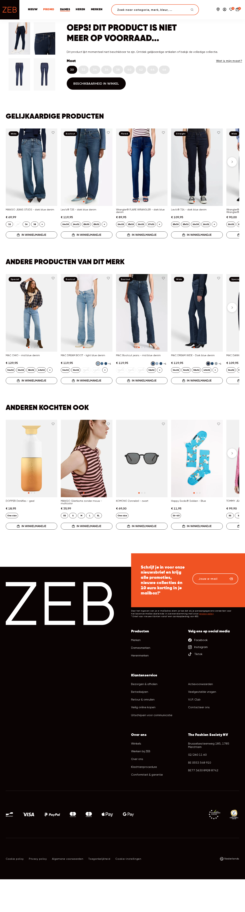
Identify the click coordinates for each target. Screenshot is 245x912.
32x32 (151, 370)
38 (118, 69)
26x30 (195, 224)
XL (98, 515)
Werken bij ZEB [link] (140, 751)
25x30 (86, 224)
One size (12, 515)
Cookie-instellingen (128, 859)
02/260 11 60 (197, 754)
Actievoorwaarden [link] (200, 684)
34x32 (10, 370)
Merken (136, 640)
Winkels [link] (136, 743)
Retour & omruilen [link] (143, 699)
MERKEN (97, 9)
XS (64, 515)
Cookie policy (15, 859)
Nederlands (231, 858)
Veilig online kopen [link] (143, 707)
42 (141, 69)
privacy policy (206, 614)
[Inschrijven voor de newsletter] (231, 578)
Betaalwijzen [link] (139, 691)
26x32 (141, 224)
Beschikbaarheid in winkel (96, 84)
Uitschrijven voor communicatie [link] (151, 715)
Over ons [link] (137, 759)
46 (164, 69)
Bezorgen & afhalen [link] (144, 684)
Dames (65, 9)
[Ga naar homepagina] (9, 9)
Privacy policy (38, 859)
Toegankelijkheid (99, 859)
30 (72, 69)
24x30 (65, 224)
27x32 (151, 224)
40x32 (41, 370)
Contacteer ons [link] (199, 707)
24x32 (76, 224)
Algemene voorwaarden (67, 859)
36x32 (21, 370)
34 (95, 69)
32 (83, 69)
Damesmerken (140, 647)
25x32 (96, 224)
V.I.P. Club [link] (194, 699)
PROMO (48, 9)
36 (106, 69)
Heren (80, 9)
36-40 (176, 515)
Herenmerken (140, 655)
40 (129, 69)
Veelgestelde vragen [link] (202, 691)
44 (152, 69)
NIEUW (32, 9)
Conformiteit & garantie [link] (147, 774)
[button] (13, 162)
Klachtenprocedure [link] (144, 767)
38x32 (31, 370)
